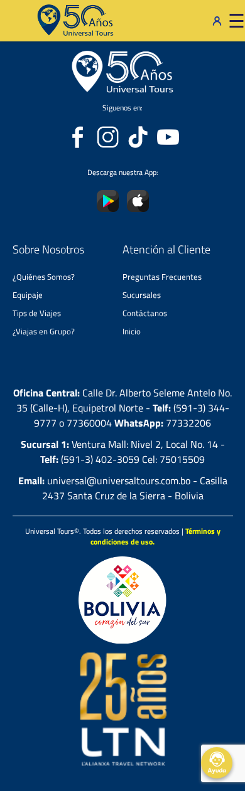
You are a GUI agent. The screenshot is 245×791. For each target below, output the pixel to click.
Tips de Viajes (37, 313)
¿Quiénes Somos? (44, 276)
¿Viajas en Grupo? (44, 331)
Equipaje (28, 295)
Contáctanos (144, 313)
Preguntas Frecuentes (162, 276)
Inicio (131, 331)
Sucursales (141, 295)
